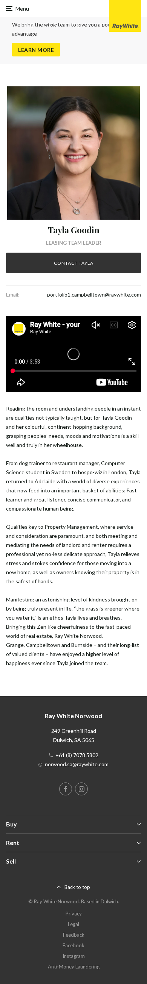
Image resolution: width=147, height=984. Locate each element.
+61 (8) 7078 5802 (76, 755)
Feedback (73, 935)
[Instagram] (81, 789)
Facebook (73, 945)
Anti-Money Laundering (74, 967)
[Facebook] (65, 789)
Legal (73, 924)
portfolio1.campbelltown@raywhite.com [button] (94, 294)
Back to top (77, 887)
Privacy (74, 914)
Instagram (74, 956)
